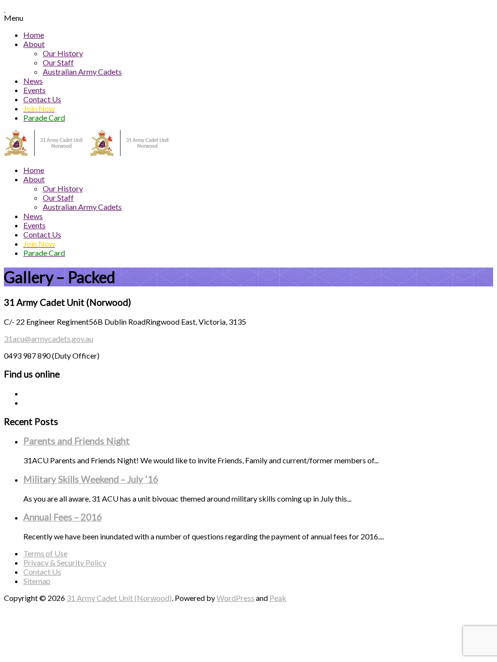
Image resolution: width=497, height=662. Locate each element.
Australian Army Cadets (82, 71)
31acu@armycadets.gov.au (48, 338)
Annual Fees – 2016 (62, 517)
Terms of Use (45, 553)
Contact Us (42, 99)
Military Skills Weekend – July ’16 (90, 479)
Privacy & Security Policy (64, 562)
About (34, 43)
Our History (63, 53)
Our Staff (58, 62)
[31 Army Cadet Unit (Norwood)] (90, 153)
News (33, 80)
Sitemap (36, 580)
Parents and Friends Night (76, 441)
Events (34, 90)
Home (33, 34)
